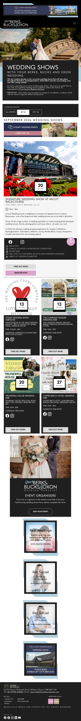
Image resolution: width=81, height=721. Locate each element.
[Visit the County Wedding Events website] (51, 701)
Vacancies (8, 701)
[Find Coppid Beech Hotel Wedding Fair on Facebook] (45, 414)
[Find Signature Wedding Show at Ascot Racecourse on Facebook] (11, 242)
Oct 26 (36, 112)
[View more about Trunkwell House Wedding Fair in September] (22, 375)
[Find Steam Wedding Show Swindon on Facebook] (7, 339)
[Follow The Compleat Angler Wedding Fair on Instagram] (50, 337)
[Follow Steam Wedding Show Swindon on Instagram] (12, 339)
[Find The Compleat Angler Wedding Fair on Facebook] (45, 337)
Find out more (21, 267)
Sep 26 (23, 112)
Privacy (7, 703)
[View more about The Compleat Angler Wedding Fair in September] (59, 297)
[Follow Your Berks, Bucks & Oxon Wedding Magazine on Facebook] (40, 618)
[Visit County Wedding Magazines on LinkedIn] (16, 718)
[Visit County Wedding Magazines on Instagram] (12, 718)
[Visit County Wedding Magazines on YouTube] (19, 718)
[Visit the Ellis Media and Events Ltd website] (12, 686)
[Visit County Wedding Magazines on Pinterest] (9, 718)
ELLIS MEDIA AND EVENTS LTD (28, 707)
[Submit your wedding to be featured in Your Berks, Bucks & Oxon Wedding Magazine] (40, 537)
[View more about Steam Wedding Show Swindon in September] (22, 297)
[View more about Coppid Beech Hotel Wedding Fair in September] (59, 375)
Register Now (20, 273)
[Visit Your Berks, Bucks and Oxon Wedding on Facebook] (5, 718)
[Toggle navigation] (75, 23)
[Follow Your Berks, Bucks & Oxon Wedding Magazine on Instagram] (40, 577)
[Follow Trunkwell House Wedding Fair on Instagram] (12, 415)
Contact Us (8, 699)
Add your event (40, 512)
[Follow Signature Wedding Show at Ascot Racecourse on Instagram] (22, 242)
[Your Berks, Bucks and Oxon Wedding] (15, 24)
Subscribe (20, 699)
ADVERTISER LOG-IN (55, 696)
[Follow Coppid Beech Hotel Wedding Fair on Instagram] (50, 414)
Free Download (23, 701)
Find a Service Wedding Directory (31, 89)
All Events (10, 112)
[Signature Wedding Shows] (40, 10)
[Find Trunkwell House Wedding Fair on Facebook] (7, 415)
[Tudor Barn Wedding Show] (40, 659)
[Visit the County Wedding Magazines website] (56, 701)
